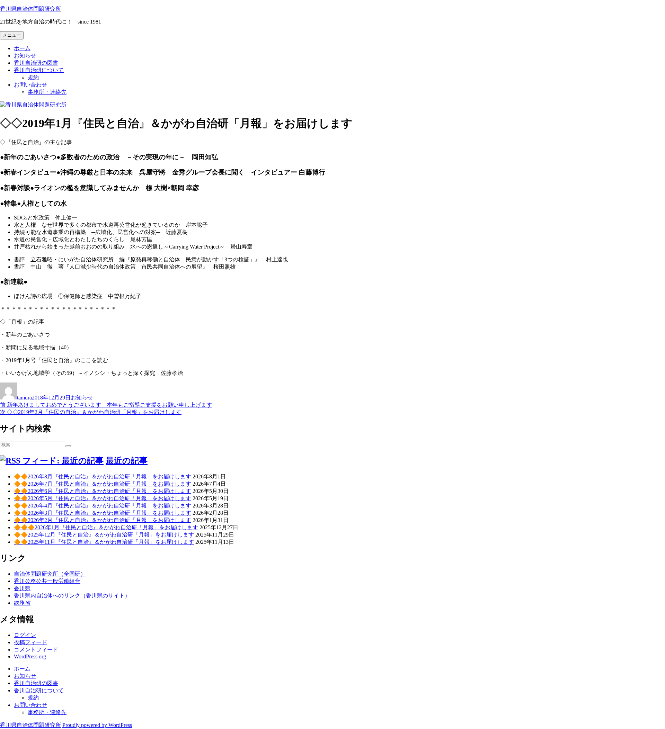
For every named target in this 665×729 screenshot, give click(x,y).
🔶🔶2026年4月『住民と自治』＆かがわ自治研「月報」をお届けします (102, 505)
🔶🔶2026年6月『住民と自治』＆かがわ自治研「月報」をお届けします (102, 491)
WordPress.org (30, 656)
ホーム (22, 48)
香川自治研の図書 (36, 63)
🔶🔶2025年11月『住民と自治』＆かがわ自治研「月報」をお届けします (104, 542)
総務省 (22, 603)
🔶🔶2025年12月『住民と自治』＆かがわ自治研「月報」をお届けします (104, 535)
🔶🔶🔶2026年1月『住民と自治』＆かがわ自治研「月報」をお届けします (106, 527)
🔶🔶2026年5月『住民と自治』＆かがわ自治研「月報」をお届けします (102, 498)
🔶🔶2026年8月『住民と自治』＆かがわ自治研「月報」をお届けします (102, 476)
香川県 (22, 588)
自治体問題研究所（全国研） (50, 574)
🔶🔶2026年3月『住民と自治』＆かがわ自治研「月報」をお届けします (102, 513)
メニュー (12, 35)
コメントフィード (36, 649)
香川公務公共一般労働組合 (47, 581)
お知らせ (25, 55)
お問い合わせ (30, 85)
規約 (33, 77)
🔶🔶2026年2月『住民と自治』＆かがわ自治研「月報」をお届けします (102, 520)
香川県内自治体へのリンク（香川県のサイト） (72, 595)
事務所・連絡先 (47, 92)
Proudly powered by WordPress (97, 725)
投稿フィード (30, 642)
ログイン (25, 635)
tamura (24, 397)
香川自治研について (39, 70)
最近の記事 (127, 460)
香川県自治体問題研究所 (30, 9)
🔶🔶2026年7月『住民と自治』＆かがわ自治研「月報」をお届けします (102, 484)
